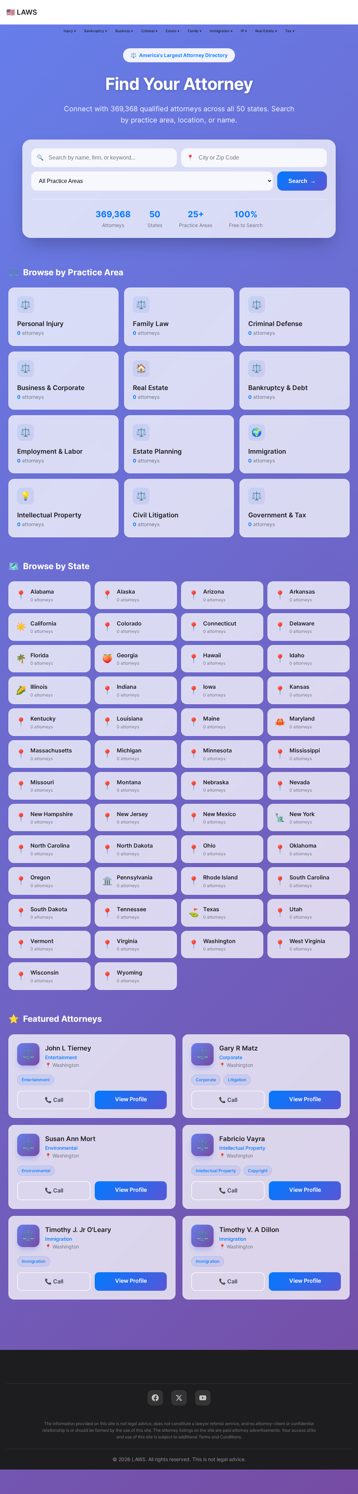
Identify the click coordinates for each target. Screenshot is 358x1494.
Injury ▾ (70, 31)
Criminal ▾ (149, 31)
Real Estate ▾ (266, 31)
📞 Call (54, 1099)
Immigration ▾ (221, 31)
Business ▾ (124, 31)
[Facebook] (155, 1398)
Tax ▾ (289, 31)
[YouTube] (202, 1398)
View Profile (131, 1099)
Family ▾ (194, 31)
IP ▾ (244, 31)
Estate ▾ (172, 31)
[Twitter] (179, 1398)
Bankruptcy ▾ (95, 31)
